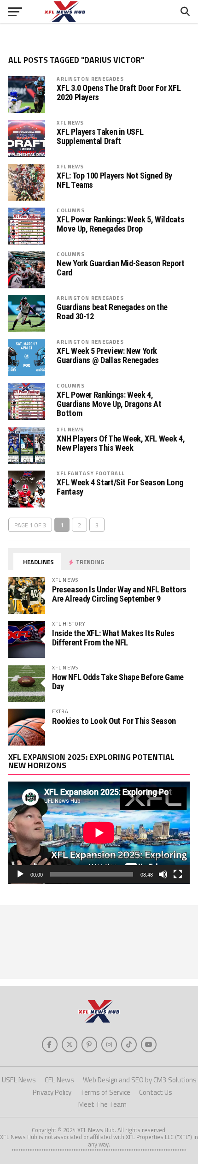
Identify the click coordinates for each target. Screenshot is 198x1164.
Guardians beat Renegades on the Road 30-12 (112, 312)
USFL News (19, 1079)
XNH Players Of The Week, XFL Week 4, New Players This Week (121, 443)
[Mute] (163, 874)
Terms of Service (105, 1092)
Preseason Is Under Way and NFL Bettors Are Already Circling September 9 (119, 594)
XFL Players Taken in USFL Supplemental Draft (100, 136)
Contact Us (155, 1092)
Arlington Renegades (90, 79)
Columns (71, 210)
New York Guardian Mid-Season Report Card (120, 268)
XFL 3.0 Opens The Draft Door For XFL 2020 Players (119, 93)
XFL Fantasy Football (90, 473)
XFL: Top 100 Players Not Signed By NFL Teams (114, 180)
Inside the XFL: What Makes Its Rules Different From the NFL (113, 637)
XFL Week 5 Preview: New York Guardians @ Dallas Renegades (108, 355)
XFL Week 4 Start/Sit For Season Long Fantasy (120, 487)
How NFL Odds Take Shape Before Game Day (118, 681)
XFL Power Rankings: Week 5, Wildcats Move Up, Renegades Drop (120, 224)
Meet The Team (102, 1104)
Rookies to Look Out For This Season (114, 721)
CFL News (59, 1079)
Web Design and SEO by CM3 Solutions (140, 1079)
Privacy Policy (52, 1092)
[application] (99, 833)
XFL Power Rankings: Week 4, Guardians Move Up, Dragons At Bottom (109, 404)
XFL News (70, 122)
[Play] (20, 874)
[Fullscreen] (177, 874)
